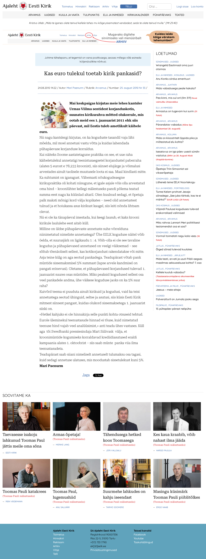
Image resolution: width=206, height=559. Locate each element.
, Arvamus (171, 94)
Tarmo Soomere (115, 507)
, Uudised (174, 61)
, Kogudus (179, 75)
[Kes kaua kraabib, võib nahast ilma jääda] (177, 429)
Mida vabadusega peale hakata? (176, 88)
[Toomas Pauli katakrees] (26, 486)
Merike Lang (62, 444)
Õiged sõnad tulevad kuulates (174, 249)
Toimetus (67, 6)
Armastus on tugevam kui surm (175, 111)
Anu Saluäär (63, 507)
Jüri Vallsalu (113, 450)
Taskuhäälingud (143, 542)
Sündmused (162, 61)
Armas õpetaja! (66, 434)
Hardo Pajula (164, 450)
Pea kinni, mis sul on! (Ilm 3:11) (174, 97)
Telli (55, 553)
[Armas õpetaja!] (76, 429)
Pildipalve (161, 305)
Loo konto (197, 6)
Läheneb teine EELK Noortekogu (175, 182)
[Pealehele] (23, 9)
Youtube (139, 538)
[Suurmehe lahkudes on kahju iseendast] (127, 486)
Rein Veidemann (14, 501)
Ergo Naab (162, 507)
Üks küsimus (163, 165)
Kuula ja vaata (69, 14)
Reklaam (94, 6)
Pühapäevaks (162, 14)
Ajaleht (10, 6)
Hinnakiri (80, 6)
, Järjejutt (179, 255)
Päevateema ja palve (167, 286)
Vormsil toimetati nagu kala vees (176, 236)
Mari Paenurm (75, 87)
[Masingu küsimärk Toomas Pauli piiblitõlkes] (177, 486)
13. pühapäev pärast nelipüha (173, 308)
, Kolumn (171, 134)
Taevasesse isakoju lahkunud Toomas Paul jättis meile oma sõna (24, 440)
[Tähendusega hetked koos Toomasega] (127, 429)
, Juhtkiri (171, 84)
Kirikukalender (138, 14)
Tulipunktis (91, 14)
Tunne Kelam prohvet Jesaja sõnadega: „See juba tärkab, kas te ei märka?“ (178, 195)
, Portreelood (181, 188)
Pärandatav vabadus (169, 124)
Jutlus (160, 245)
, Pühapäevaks (172, 245)
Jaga (86, 375)
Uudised (49, 14)
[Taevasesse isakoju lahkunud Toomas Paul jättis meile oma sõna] (26, 429)
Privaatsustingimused (103, 550)
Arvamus (34, 14)
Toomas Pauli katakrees (24, 491)
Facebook (140, 534)
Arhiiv (105, 6)
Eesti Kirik (40, 6)
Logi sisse (182, 6)
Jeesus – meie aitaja (168, 289)
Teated (179, 14)
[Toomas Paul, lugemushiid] (76, 486)
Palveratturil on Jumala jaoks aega (177, 299)
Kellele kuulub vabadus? (170, 272)
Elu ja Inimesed (113, 14)
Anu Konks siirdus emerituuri (173, 78)
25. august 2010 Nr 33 (132, 87)
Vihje (115, 6)
